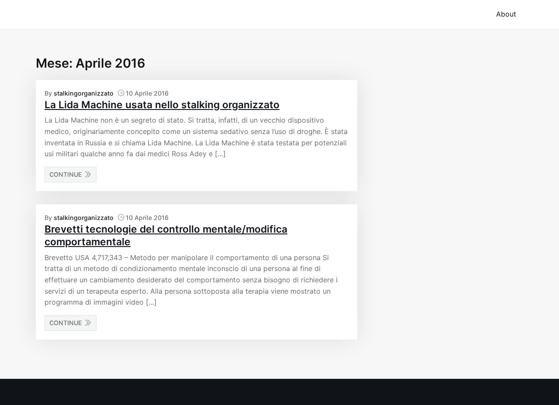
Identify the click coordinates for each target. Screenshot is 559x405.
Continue (65, 174)
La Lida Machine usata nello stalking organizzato (162, 105)
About (506, 14)
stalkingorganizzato (84, 93)
